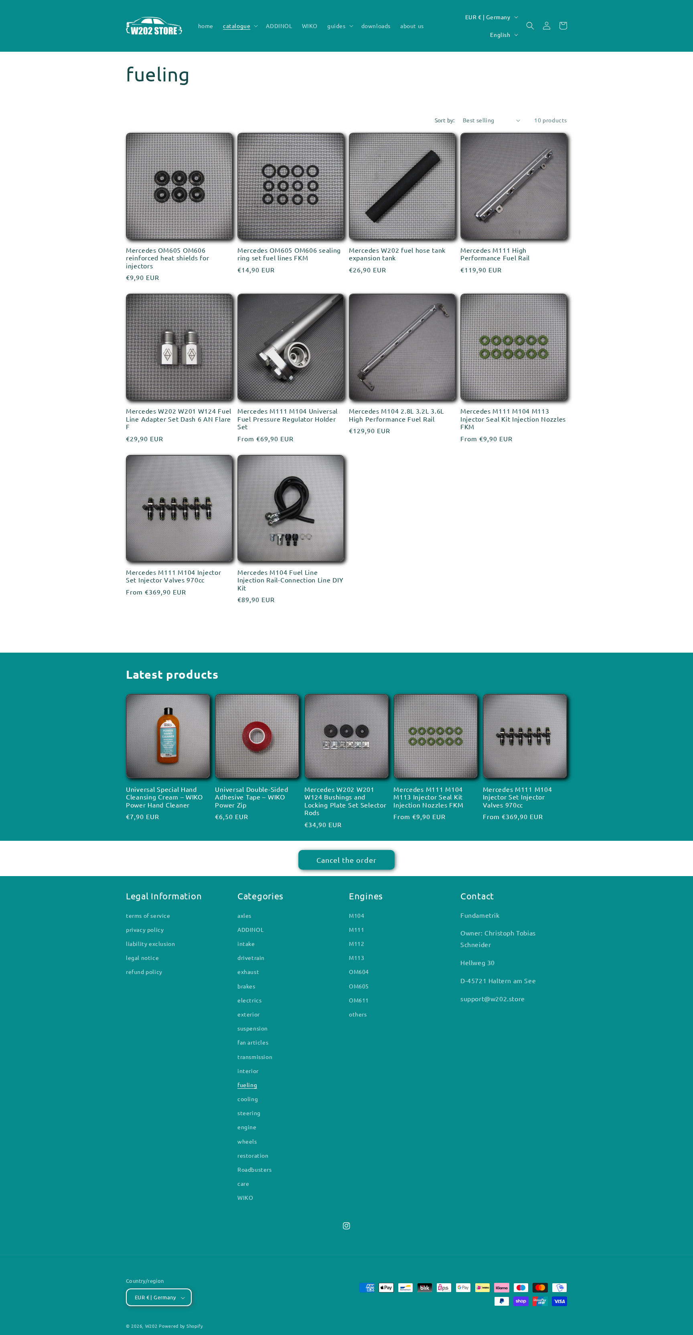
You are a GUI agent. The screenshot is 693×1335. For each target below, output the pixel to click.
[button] (239, 25)
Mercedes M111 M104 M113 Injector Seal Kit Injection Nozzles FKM (513, 418)
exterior (248, 1014)
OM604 (359, 972)
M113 (356, 958)
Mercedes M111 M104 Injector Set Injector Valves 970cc (173, 576)
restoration (253, 1155)
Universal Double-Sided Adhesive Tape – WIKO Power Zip (251, 797)
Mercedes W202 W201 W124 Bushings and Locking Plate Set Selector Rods (345, 800)
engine (247, 1127)
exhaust (248, 972)
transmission (254, 1056)
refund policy (144, 972)
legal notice (142, 958)
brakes (246, 986)
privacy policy (145, 929)
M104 (356, 915)
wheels (247, 1141)
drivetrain (251, 958)
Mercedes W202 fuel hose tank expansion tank (397, 254)
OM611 (359, 1000)
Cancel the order (346, 860)
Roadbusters (254, 1169)
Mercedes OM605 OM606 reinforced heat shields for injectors (167, 258)
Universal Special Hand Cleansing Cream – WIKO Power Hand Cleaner (164, 797)
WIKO (245, 1197)
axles (244, 915)
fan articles (252, 1042)
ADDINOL (250, 929)
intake (246, 943)
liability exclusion (150, 943)
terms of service (148, 915)
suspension (252, 1028)
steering (249, 1113)
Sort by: (445, 120)
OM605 (359, 986)
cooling (247, 1099)
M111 (356, 929)
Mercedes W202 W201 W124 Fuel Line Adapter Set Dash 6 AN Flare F (178, 418)
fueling (247, 1084)
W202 (151, 1326)
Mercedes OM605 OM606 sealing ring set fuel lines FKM (289, 254)
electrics (249, 1000)
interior (248, 1070)
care (243, 1183)
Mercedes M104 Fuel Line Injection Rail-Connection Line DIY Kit (290, 580)
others (358, 1014)
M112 (356, 943)
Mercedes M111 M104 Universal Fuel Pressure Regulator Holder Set (287, 418)
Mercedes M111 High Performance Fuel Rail (495, 254)
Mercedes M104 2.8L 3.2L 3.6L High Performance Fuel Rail (396, 414)
